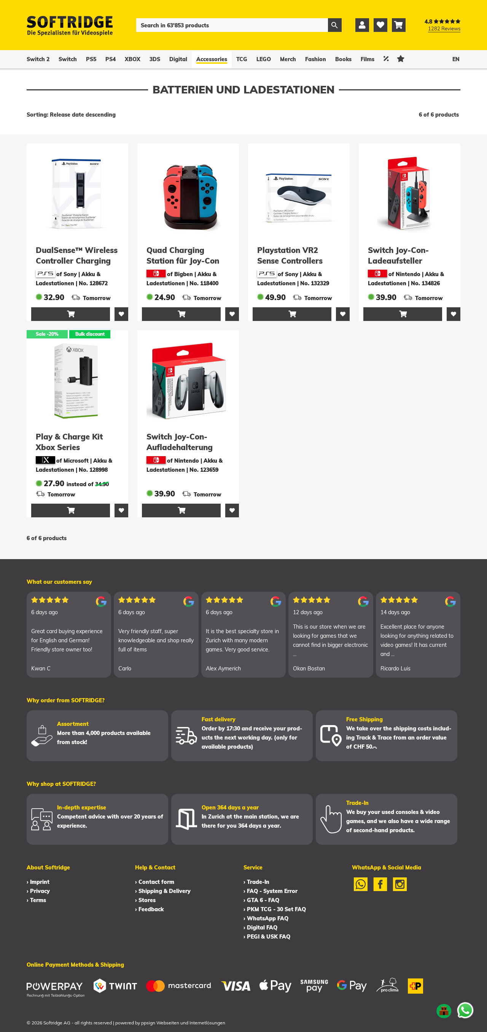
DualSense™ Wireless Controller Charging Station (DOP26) (77, 260)
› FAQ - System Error (271, 891)
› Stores (145, 900)
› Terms (36, 900)
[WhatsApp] (360, 889)
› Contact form (154, 882)
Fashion (315, 59)
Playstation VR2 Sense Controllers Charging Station (290, 260)
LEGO (263, 59)
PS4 (110, 59)
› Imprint (38, 882)
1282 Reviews (444, 28)
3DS (155, 59)
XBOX (132, 59)
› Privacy (38, 891)
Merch (288, 59)
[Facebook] (380, 889)
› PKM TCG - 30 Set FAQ (275, 909)
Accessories (211, 59)
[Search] (335, 25)
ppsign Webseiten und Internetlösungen (183, 1023)
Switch (68, 59)
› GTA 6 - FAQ (261, 900)
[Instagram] (400, 889)
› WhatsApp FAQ (266, 918)
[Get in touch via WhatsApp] (465, 1010)
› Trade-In (256, 882)
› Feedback (149, 909)
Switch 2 (38, 59)
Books (343, 59)
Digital (178, 59)
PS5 (91, 59)
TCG (241, 59)
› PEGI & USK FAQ (267, 936)
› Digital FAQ (260, 927)
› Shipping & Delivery (163, 891)
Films (367, 59)
